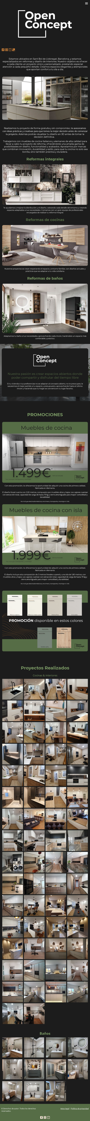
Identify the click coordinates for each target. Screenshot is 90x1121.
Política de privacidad (80, 1108)
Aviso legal (64, 1108)
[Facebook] (3, 49)
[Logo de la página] (45, 23)
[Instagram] (6, 49)
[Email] (10, 49)
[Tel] (13, 49)
